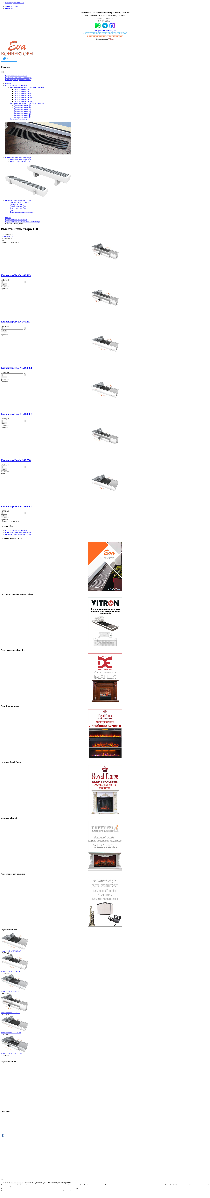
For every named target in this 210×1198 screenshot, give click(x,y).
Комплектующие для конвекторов (18, 80)
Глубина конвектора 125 (23, 99)
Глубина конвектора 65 (22, 89)
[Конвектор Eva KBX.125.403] (14, 1051)
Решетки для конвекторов (19, 202)
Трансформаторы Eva (18, 206)
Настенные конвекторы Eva (20, 161)
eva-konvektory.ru (16, 1183)
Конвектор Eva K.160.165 (16, 275)
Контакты (9, 8)
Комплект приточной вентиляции (22, 212)
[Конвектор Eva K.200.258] (14, 1011)
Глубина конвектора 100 (23, 97)
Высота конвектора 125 (23, 111)
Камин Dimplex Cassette (10, 1101)
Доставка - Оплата (9, 1085)
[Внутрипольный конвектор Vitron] (105, 622)
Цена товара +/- (6, 236)
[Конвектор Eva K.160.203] (105, 305)
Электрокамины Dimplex (11, 1099)
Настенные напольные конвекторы (18, 78)
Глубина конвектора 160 (23, 101)
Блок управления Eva (18, 208)
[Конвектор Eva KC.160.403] (105, 490)
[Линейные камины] (105, 734)
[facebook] (3, 1136)
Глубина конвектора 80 (22, 93)
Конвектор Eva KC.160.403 (16, 506)
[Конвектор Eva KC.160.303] (105, 397)
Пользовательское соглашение (64, 1187)
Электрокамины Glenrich (11, 1105)
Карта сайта (6, 1087)
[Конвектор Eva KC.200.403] (14, 949)
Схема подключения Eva (14, 3)
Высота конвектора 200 (23, 115)
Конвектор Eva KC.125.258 (11, 1033)
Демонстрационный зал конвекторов (105, 36)
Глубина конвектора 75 (22, 91)
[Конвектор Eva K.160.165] (105, 259)
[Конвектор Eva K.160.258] (105, 444)
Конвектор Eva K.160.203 (16, 321)
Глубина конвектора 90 (22, 95)
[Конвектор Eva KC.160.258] (105, 351)
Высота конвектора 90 (22, 107)
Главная (8, 83)
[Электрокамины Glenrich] (105, 846)
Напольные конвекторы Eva (20, 159)
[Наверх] (2, 1179)
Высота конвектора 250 (23, 117)
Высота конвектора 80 (22, 105)
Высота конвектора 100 (23, 109)
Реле (11, 210)
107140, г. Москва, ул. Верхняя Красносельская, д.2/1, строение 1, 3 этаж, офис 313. (32, 1115)
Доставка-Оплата (11, 6)
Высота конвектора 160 (23, 113)
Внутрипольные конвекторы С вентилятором (27, 87)
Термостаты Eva (16, 204)
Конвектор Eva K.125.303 (10, 991)
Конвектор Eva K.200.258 (10, 1013)
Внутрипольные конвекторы (16, 76)
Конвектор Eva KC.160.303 (16, 414)
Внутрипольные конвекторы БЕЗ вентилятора (27, 103)
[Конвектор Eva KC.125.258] (14, 1031)
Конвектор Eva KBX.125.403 (11, 1053)
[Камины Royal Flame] (105, 790)
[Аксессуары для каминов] (105, 902)
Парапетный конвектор (18, 119)
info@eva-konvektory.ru (105, 30)
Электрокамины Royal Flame (12, 1103)
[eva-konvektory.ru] (17, 55)
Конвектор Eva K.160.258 (16, 460)
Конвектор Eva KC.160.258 (16, 367)
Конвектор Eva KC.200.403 (11, 951)
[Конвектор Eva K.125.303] (14, 989)
